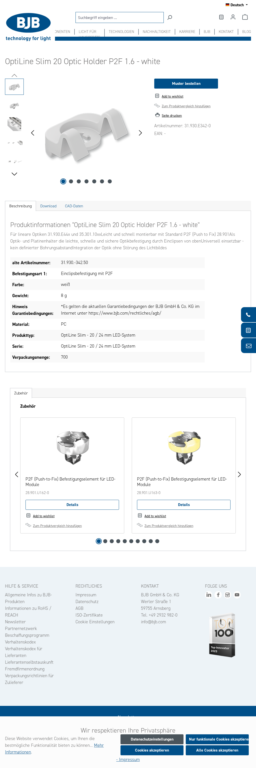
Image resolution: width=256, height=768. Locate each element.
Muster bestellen (186, 83)
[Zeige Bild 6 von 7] (102, 181)
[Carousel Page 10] (157, 541)
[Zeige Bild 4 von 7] (86, 181)
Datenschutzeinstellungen (152, 739)
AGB (80, 608)
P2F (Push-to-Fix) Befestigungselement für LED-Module (71, 481)
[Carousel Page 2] (105, 541)
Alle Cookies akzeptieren (217, 750)
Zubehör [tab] (21, 393)
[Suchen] (170, 17)
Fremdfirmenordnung (24, 669)
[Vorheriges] (32, 132)
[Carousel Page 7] (138, 541)
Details (72, 504)
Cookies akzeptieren (152, 750)
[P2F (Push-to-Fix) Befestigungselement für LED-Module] (72, 448)
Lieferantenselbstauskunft (29, 662)
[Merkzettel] (221, 17)
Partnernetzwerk (21, 628)
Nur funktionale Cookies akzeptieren (219, 739)
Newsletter (15, 622)
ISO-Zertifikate (89, 615)
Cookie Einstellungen (95, 622)
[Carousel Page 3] (112, 541)
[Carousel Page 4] (118, 541)
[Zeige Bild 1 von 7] (63, 181)
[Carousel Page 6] (131, 541)
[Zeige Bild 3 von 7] (79, 181)
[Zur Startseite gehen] (30, 27)
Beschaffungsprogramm (27, 635)
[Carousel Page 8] (144, 541)
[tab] (20, 206)
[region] (74, 132)
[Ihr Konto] (233, 17)
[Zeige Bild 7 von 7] (110, 181)
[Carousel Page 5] (125, 541)
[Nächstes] (140, 132)
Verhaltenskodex (20, 642)
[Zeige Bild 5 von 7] (94, 181)
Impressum (86, 595)
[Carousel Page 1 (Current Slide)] (99, 541)
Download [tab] (48, 206)
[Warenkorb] (245, 17)
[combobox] (120, 17)
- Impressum (128, 759)
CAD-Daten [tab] (74, 206)
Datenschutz (87, 601)
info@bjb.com (153, 622)
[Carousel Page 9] (151, 541)
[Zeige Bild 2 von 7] (71, 181)
